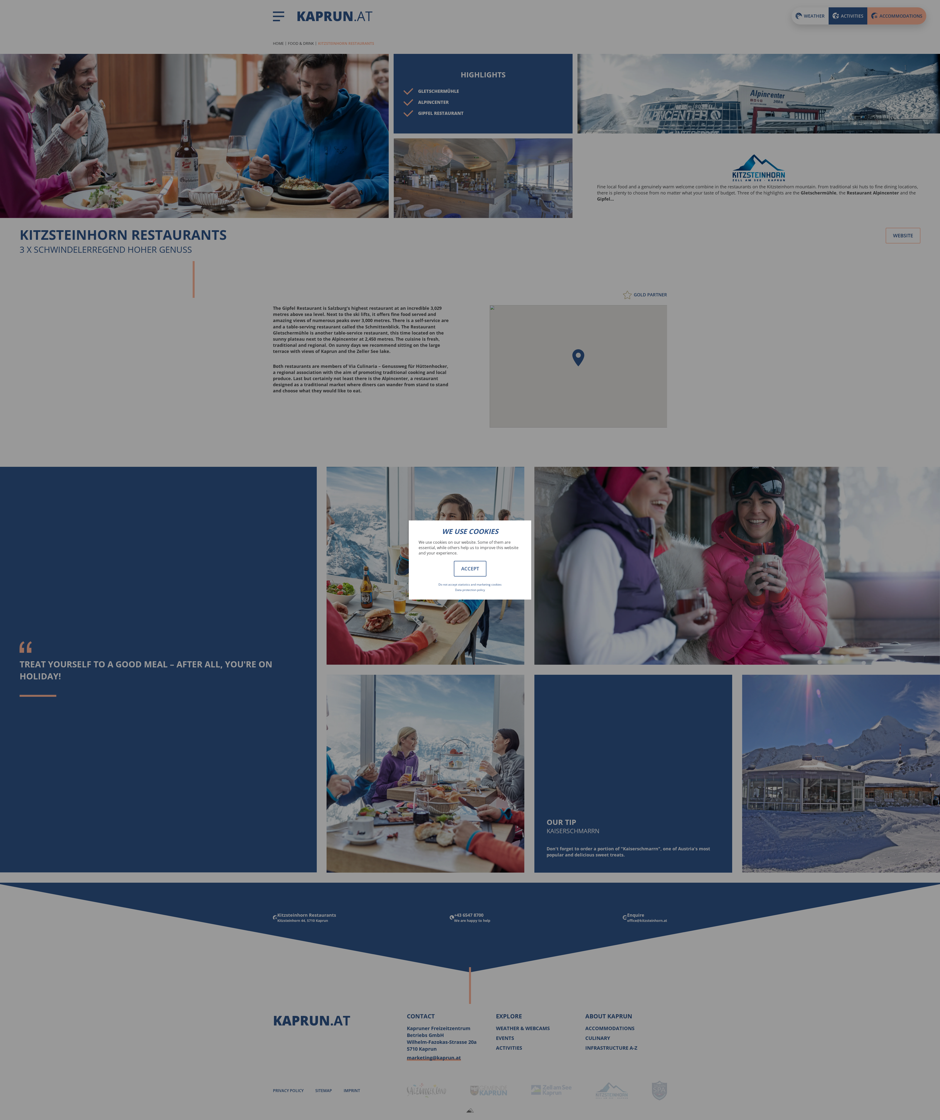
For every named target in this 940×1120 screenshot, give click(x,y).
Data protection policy (470, 590)
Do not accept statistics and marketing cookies (470, 584)
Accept (470, 568)
